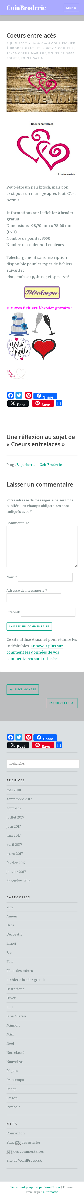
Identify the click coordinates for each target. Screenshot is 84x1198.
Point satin (32, 58)
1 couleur (64, 48)
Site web (13, 612)
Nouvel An (15, 1062)
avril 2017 (14, 844)
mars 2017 (15, 854)
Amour (54, 43)
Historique (15, 989)
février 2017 (16, 863)
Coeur (24, 53)
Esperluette (59, 703)
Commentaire (18, 523)
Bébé (10, 925)
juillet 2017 (15, 817)
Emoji (11, 943)
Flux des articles (24, 1142)
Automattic (50, 1192)
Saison (12, 1098)
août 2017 (14, 808)
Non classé (15, 1053)
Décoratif (14, 934)
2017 (10, 907)
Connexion (16, 1133)
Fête (10, 961)
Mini (10, 1034)
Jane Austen (16, 1016)
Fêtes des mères (20, 971)
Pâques (12, 1071)
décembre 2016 (19, 881)
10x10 (12, 53)
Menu (71, 8)
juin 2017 (14, 826)
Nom (12, 577)
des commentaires (25, 1151)
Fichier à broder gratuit (26, 980)
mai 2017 (14, 835)
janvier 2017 (16, 872)
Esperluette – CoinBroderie (39, 465)
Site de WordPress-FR (24, 1160)
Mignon (13, 1025)
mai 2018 (14, 790)
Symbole (13, 1107)
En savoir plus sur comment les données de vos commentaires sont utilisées (35, 652)
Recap (12, 1089)
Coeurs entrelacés (31, 35)
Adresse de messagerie (27, 590)
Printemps (15, 1080)
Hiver (11, 998)
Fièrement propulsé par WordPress (35, 1187)
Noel (10, 1043)
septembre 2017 (19, 799)
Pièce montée (25, 689)
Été (9, 953)
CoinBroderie (26, 7)
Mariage (38, 53)
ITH (10, 1007)
